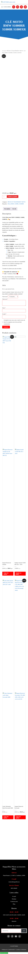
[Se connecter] (21, 6)
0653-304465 (14, 888)
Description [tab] (7, 208)
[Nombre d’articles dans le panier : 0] (17, 6)
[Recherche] (24, 931)
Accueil (4, 50)
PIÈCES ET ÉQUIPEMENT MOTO (15, 50)
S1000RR (21, 203)
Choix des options (6, 573)
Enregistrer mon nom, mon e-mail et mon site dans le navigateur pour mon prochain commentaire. (14, 322)
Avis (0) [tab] (14, 208)
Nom (4, 308)
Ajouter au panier (12, 196)
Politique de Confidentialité (8, 949)
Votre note (5, 296)
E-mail (4, 314)
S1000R (16, 203)
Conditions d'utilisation (20, 949)
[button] (13, 6)
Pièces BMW (11, 203)
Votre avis (5, 299)
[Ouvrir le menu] (6, 7)
